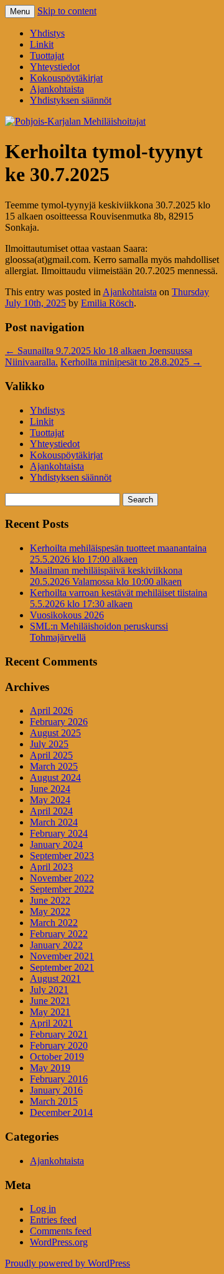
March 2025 (54, 766)
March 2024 (54, 822)
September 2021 (62, 967)
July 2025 (49, 744)
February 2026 (59, 721)
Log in (43, 1208)
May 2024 (50, 800)
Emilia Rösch (107, 303)
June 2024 (50, 788)
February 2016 (59, 1079)
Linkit (42, 44)
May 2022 (50, 911)
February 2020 (59, 1045)
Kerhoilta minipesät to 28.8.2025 (131, 362)
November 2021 (62, 956)
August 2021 (55, 978)
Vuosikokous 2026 (67, 615)
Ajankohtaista (57, 89)
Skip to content (66, 11)
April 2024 (51, 811)
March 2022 (54, 922)
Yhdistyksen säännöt (70, 100)
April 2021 (51, 1023)
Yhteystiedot (55, 66)
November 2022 (62, 878)
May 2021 (50, 1012)
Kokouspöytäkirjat (66, 78)
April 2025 (51, 755)
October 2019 (57, 1056)
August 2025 (55, 733)
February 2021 (59, 1034)
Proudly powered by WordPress (67, 1263)
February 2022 (59, 934)
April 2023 (51, 867)
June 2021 (50, 1001)
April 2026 (51, 710)
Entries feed (53, 1219)
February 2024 (59, 833)
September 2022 (62, 889)
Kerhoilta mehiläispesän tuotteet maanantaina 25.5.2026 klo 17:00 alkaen (118, 553)
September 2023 (62, 855)
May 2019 (50, 1067)
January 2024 (56, 844)
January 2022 (56, 945)
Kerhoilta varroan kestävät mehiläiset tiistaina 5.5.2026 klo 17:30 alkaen (118, 598)
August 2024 (55, 777)
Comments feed (60, 1231)
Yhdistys (47, 33)
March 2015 (54, 1101)
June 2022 (50, 900)
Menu (20, 11)
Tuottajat (47, 55)
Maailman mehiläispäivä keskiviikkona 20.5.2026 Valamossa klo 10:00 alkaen (106, 576)
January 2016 (56, 1090)
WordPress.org (59, 1242)
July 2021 (49, 989)
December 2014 (61, 1112)
